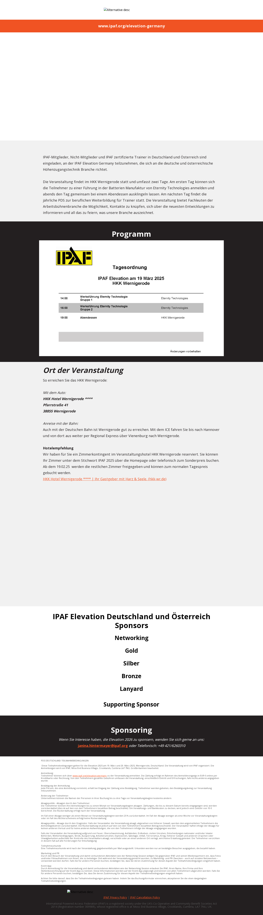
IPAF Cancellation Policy (145, 897)
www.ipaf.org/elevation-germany (90, 775)
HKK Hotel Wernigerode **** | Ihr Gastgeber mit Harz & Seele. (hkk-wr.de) (104, 479)
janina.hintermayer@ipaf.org (159, 120)
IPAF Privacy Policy (115, 897)
